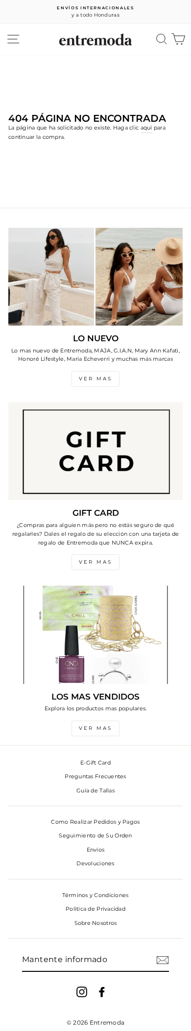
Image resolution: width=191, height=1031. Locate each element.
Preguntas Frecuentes (95, 776)
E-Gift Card (95, 762)
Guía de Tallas (95, 790)
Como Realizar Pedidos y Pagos (95, 821)
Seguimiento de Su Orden (95, 835)
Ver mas (95, 378)
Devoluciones (95, 863)
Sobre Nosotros (95, 923)
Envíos (96, 849)
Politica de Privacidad (95, 908)
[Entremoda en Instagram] (81, 992)
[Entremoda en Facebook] (101, 992)
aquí (146, 127)
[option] (95, 12)
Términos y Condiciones (95, 895)
